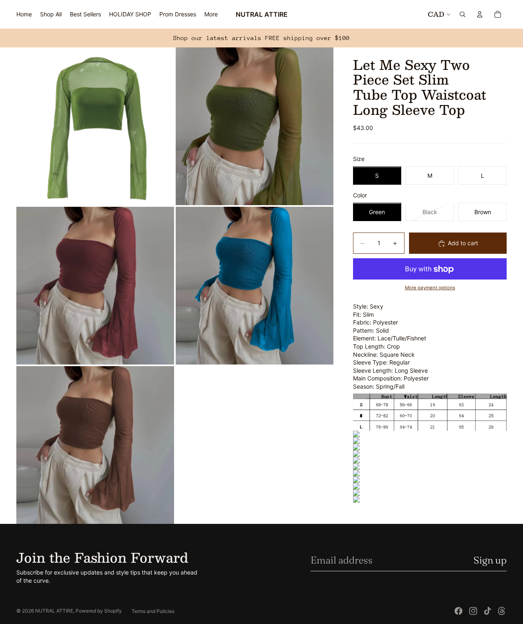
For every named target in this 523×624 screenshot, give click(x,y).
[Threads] (502, 611)
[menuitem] (211, 14)
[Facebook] (458, 611)
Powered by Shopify (99, 611)
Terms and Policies (153, 611)
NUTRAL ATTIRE (54, 611)
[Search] (463, 14)
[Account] (480, 14)
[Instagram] (473, 611)
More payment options (430, 288)
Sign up (490, 560)
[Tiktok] (487, 611)
